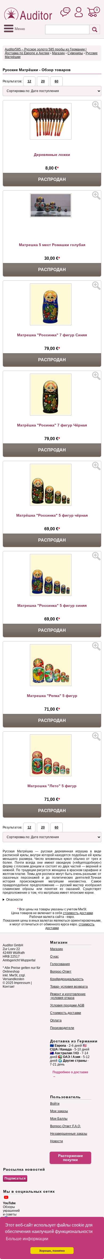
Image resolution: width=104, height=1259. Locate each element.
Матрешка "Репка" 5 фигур (52, 696)
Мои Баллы (58, 1119)
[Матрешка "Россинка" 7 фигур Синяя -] (52, 324)
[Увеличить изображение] (96, 105)
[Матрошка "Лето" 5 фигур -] (52, 775)
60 (56, 81)
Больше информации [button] (27, 1238)
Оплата (56, 1020)
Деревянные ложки (52, 154)
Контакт (9, 986)
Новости (56, 1141)
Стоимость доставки (65, 1013)
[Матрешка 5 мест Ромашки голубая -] (52, 216)
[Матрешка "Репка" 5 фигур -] (52, 685)
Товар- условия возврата (69, 986)
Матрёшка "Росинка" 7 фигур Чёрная (52, 425)
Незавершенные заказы (68, 1134)
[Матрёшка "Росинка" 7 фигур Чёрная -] (52, 414)
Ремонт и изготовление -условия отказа (68, 996)
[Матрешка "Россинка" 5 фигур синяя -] (52, 595)
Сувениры (75, 53)
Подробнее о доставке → (70, 1074)
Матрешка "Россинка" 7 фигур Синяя (52, 335)
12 (29, 81)
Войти (54, 1103)
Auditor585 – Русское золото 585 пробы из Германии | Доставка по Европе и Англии (45, 51)
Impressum (22, 983)
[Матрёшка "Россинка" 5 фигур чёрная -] (52, 504)
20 (43, 81)
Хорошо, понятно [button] (52, 1250)
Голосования (60, 964)
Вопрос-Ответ (60, 971)
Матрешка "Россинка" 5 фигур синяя (52, 605)
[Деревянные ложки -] (52, 138)
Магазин (58, 53)
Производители (62, 1028)
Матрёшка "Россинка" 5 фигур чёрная (52, 515)
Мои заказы (59, 1111)
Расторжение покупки (70, 1158)
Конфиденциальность (66, 979)
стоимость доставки (78, 913)
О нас (54, 956)
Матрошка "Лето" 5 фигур (52, 786)
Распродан (52, 179)
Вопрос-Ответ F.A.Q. (65, 1126)
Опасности (14, 900)
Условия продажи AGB (67, 1005)
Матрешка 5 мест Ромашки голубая (52, 245)
